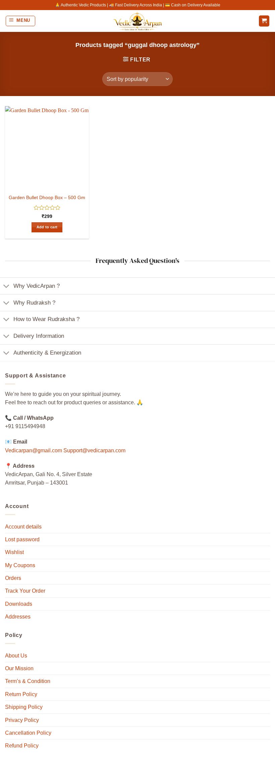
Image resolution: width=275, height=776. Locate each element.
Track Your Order (25, 591)
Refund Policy (22, 745)
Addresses (18, 617)
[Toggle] (6, 286)
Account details (23, 527)
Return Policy (21, 694)
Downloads (18, 604)
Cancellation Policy (28, 733)
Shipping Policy (24, 707)
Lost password (22, 539)
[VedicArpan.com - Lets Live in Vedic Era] (137, 21)
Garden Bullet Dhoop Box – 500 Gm (47, 197)
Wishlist (14, 552)
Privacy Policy (22, 720)
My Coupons (20, 565)
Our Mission (19, 668)
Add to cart (47, 227)
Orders (13, 578)
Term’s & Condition (27, 681)
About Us (16, 655)
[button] (21, 21)
